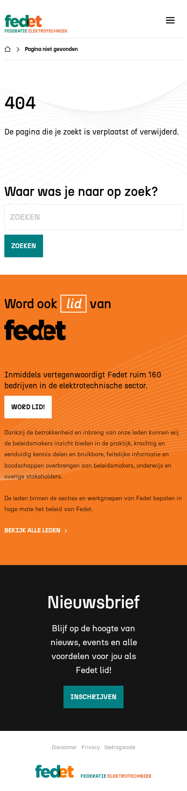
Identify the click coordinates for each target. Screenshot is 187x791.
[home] (37, 24)
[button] (170, 20)
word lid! (28, 407)
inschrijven (93, 697)
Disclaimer (64, 747)
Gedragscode (119, 747)
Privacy (90, 747)
